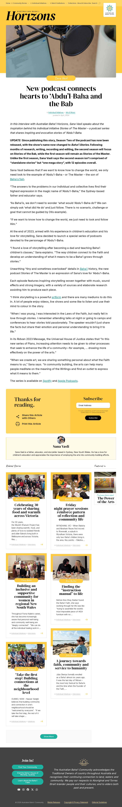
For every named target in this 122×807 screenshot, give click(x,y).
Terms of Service (96, 412)
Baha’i (84, 268)
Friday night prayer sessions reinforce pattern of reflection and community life (71, 512)
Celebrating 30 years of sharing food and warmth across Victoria (26, 510)
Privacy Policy (85, 412)
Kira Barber (71, 581)
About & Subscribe (84, 3)
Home (8, 3)
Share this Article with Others (32, 416)
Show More (49, 736)
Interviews (32, 544)
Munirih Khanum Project (26, 499)
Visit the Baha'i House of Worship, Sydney (27, 774)
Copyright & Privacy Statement (76, 802)
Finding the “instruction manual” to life (71, 590)
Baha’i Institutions (58, 3)
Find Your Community (27, 767)
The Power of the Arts (105, 500)
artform (56, 297)
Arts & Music (70, 112)
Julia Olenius (71, 655)
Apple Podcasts (68, 380)
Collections (72, 3)
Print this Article (31, 423)
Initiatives (31, 721)
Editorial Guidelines (99, 802)
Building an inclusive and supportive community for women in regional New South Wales (26, 596)
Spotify (47, 380)
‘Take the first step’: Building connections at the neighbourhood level (26, 683)
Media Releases (54, 802)
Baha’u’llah (17, 179)
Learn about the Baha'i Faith (27, 781)
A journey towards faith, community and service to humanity (71, 664)
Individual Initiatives (39, 3)
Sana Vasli (61, 78)
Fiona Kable (26, 580)
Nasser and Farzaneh (26, 669)
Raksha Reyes (71, 499)
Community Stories (20, 3)
